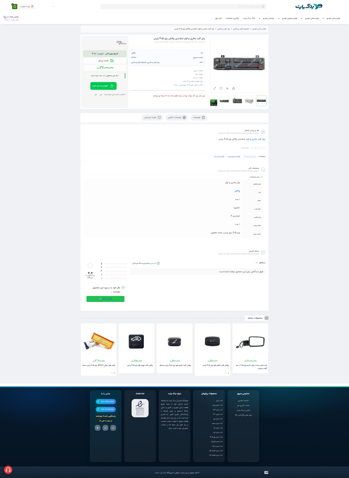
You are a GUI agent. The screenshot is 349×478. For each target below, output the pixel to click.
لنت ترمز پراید (217, 405)
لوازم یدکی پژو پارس (234, 156)
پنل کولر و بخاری (223, 29)
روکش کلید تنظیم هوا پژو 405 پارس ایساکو (175, 365)
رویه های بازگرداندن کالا (243, 415)
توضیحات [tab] (197, 117)
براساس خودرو (268, 18)
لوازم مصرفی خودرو (289, 18)
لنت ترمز (219, 400)
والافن (237, 191)
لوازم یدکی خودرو (333, 18)
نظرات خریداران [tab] (150, 117)
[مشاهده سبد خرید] (14, 6)
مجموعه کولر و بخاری (241, 29)
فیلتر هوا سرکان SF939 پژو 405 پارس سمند (98, 365)
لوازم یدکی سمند (219, 156)
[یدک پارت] (309, 7)
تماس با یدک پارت (243, 410)
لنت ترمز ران (218, 428)
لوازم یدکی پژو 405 (250, 156)
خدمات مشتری (243, 400)
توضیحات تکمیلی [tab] (175, 117)
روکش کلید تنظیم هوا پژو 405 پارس (216, 365)
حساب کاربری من (243, 405)
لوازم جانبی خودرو (312, 18)
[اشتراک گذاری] (233, 88)
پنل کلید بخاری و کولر (255, 139)
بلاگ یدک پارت (249, 18)
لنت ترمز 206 (218, 409)
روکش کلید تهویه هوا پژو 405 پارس (140, 365)
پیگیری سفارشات (232, 18)
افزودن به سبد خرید (100, 86)
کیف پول (218, 18)
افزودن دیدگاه (107, 298)
